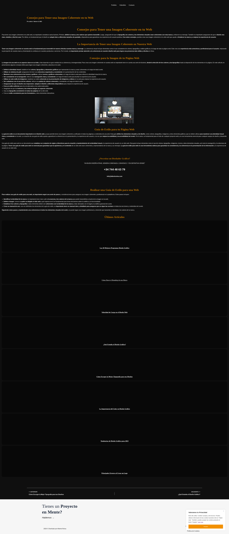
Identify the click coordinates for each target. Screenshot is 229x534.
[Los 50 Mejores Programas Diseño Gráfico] (114, 236)
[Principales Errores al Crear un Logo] (114, 461)
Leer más (200, 522)
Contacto (131, 5)
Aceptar (206, 526)
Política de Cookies (193, 531)
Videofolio (122, 5)
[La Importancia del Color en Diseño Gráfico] (114, 397)
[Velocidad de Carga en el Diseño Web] (114, 300)
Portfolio (114, 5)
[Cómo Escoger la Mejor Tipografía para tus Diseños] (114, 364)
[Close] (223, 511)
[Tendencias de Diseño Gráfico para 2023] (114, 429)
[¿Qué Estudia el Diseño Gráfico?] (114, 332)
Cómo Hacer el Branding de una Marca (114, 268)
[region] (205, 520)
